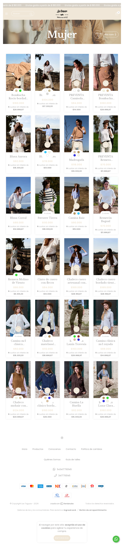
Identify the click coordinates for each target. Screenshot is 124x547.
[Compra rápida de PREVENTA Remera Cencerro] (106, 145)
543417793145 (64, 469)
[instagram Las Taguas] (62, 438)
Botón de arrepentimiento (93, 510)
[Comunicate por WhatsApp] (116, 539)
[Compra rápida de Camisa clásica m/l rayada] (106, 329)
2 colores (105, 213)
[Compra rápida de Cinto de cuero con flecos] (47, 268)
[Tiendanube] (62, 504)
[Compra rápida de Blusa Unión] (47, 83)
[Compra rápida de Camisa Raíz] (76, 206)
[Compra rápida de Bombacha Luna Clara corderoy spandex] (106, 390)
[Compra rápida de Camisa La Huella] (76, 390)
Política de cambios (91, 449)
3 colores (105, 336)
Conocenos (54, 449)
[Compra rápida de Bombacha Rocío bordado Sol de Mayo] (18, 83)
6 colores (18, 336)
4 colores (47, 213)
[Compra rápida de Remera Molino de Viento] (18, 268)
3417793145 (64, 475)
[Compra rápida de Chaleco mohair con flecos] (18, 390)
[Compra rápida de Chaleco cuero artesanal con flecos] (76, 268)
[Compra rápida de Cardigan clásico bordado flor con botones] (47, 390)
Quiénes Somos (52, 459)
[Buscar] (31, 14)
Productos (38, 449)
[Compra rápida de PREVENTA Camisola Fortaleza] (76, 83)
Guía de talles (73, 459)
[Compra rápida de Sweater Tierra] (47, 206)
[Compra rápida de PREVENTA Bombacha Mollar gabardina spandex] (106, 83)
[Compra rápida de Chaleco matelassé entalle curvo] (47, 329)
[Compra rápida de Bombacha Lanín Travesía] (76, 329)
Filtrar (98, 33)
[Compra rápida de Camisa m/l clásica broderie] (18, 329)
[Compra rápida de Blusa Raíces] (47, 145)
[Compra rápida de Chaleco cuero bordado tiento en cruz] (106, 268)
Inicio (57, 28)
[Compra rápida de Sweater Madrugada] (76, 145)
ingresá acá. (70, 510)
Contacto (71, 449)
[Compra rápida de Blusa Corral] (18, 206)
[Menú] (7, 13)
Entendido (62, 538)
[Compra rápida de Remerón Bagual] (106, 206)
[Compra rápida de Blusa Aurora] (18, 145)
